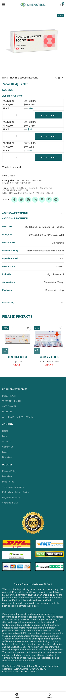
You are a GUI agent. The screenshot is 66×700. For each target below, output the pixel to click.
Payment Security (11, 497)
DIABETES (7, 411)
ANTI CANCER (9, 406)
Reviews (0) (8, 302)
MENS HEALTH (9, 396)
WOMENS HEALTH (11, 401)
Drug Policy (8, 481)
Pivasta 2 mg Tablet (49, 357)
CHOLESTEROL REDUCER (29, 180)
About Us (7, 441)
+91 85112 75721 (28, 671)
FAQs (5, 452)
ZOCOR (50, 193)
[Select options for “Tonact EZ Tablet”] (5, 351)
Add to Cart (48, 115)
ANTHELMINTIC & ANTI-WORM (17, 417)
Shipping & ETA (10, 502)
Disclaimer (7, 457)
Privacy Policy (9, 471)
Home (5, 78)
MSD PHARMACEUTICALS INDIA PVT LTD (23, 193)
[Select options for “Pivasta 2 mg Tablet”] (37, 351)
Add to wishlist (13, 167)
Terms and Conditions (13, 487)
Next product (62, 77)
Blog (4, 436)
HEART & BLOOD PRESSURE (24, 78)
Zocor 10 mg (45, 188)
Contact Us (7, 446)
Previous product (56, 77)
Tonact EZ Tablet (17, 357)
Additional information (15, 213)
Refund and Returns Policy (15, 492)
